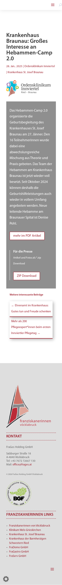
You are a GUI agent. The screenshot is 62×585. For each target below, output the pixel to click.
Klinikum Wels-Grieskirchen (25, 530)
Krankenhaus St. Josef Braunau (27, 534)
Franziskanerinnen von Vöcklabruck (29, 525)
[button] (6, 579)
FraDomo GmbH (18, 547)
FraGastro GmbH (19, 551)
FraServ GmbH (17, 556)
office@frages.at (22, 464)
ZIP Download (26, 276)
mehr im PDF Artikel (27, 236)
